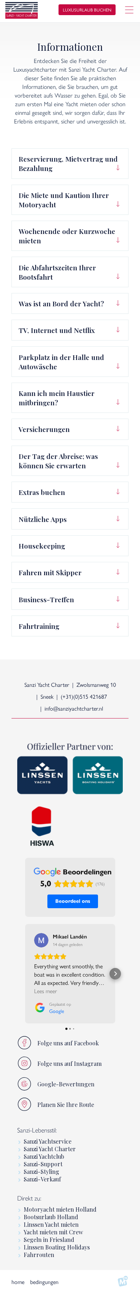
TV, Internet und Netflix (57, 330)
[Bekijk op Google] (41, 940)
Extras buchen (42, 492)
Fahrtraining (39, 626)
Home (17, 1282)
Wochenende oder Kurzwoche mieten (67, 235)
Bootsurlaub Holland (51, 1217)
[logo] (21, 11)
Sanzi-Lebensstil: (37, 1130)
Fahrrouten (39, 1254)
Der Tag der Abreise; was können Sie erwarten (58, 460)
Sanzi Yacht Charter (50, 1149)
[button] (25, 973)
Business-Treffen (46, 599)
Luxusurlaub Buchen (87, 9)
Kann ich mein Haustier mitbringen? (56, 397)
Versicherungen (44, 429)
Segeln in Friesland (49, 1239)
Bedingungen (44, 1282)
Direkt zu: (29, 1198)
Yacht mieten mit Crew (53, 1232)
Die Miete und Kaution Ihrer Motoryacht (64, 199)
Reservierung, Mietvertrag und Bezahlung (68, 163)
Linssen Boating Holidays (57, 1247)
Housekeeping (42, 545)
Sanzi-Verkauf (42, 1179)
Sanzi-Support (43, 1164)
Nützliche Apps (43, 519)
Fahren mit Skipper (50, 572)
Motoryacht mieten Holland (60, 1209)
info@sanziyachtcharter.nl (74, 708)
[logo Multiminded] (122, 1281)
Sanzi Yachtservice (47, 1141)
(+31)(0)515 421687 (84, 696)
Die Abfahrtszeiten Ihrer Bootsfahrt (57, 272)
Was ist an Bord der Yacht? (61, 303)
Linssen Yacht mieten (51, 1224)
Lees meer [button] (45, 991)
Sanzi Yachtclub (44, 1156)
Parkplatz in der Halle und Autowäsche (61, 361)
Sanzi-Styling (41, 1171)
